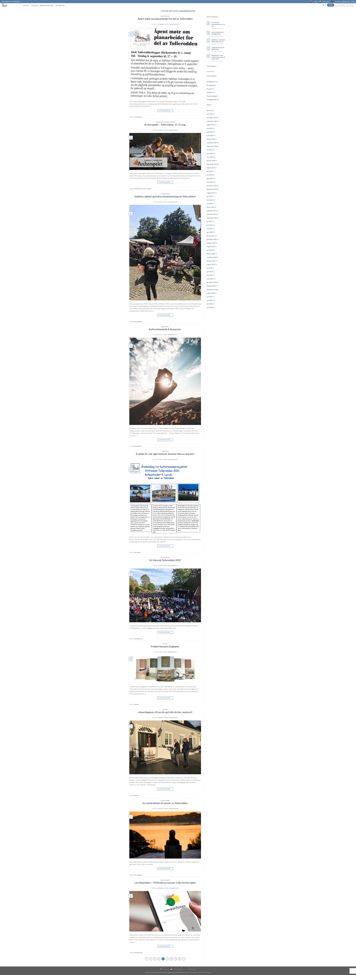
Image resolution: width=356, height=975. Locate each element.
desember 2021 (212, 211)
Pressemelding (211, 96)
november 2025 (212, 117)
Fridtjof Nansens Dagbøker (165, 646)
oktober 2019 (211, 261)
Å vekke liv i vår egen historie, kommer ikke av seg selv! (165, 454)
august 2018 (211, 293)
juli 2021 (209, 221)
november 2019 (212, 257)
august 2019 (211, 264)
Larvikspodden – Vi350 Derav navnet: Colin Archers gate (165, 882)
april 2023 (210, 178)
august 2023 (211, 168)
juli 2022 (209, 196)
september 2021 (212, 218)
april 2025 (210, 132)
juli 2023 (209, 171)
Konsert (166, 122)
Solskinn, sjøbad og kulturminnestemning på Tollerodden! (165, 196)
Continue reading (165, 110)
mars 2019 (210, 279)
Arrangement (160, 122)
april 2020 (210, 250)
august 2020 (211, 246)
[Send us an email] (353, 1)
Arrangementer (46, 5)
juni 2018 (210, 300)
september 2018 (212, 289)
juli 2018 (209, 297)
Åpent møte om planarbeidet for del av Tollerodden (165, 18)
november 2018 (212, 282)
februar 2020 (211, 254)
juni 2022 (210, 200)
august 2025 (211, 125)
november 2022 (212, 185)
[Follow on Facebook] (351, 1)
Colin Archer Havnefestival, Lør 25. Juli (218, 24)
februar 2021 (211, 236)
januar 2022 (210, 207)
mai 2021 (210, 228)
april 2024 (210, 153)
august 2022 (211, 193)
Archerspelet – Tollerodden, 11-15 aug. (165, 124)
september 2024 (212, 146)
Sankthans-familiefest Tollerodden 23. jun (218, 40)
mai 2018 (210, 304)
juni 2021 (210, 225)
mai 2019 (210, 275)
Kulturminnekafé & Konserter (165, 329)
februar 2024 (211, 160)
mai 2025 (210, 128)
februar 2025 (211, 139)
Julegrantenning (210, 71)
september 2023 (212, 164)
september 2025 (212, 121)
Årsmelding (165, 451)
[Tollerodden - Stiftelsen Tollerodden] (10, 5)
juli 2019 (209, 268)
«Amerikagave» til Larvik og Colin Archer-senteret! (165, 712)
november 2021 (212, 214)
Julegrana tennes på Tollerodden (217, 48)
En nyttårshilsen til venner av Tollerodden (165, 803)
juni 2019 (210, 271)
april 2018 (210, 307)
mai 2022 (210, 203)
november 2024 (212, 142)
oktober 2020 (211, 243)
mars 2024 (210, 157)
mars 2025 (210, 135)
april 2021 (210, 232)
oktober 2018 (211, 286)
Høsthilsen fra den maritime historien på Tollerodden (218, 57)
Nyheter (34, 5)
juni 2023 (210, 175)
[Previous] (146, 958)
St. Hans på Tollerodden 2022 (165, 560)
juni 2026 (210, 114)
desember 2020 (212, 239)
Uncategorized (165, 16)
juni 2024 (210, 150)
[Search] (323, 5)
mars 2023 (210, 182)
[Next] (183, 958)
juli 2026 (209, 110)
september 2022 (212, 189)
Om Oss (26, 5)
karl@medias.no (187, 11)
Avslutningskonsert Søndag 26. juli (217, 33)
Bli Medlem (60, 5)
